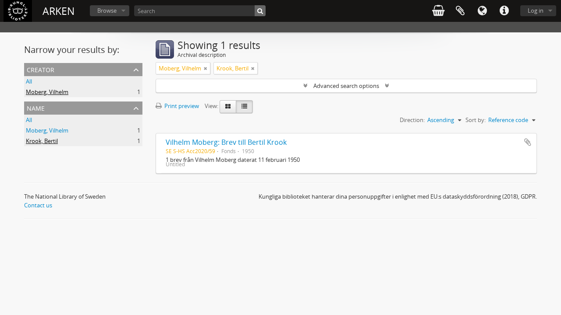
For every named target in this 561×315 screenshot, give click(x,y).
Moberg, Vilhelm (47, 92)
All (29, 81)
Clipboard (460, 11)
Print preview (181, 106)
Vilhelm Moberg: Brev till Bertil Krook (226, 142)
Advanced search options (346, 86)
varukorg (438, 11)
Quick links (504, 11)
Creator (40, 69)
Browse (107, 10)
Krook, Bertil (42, 141)
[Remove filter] (205, 68)
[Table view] (244, 106)
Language (482, 11)
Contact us (38, 205)
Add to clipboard (527, 142)
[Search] (260, 10)
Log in (535, 10)
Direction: (412, 120)
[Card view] (228, 106)
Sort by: (475, 120)
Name (36, 107)
